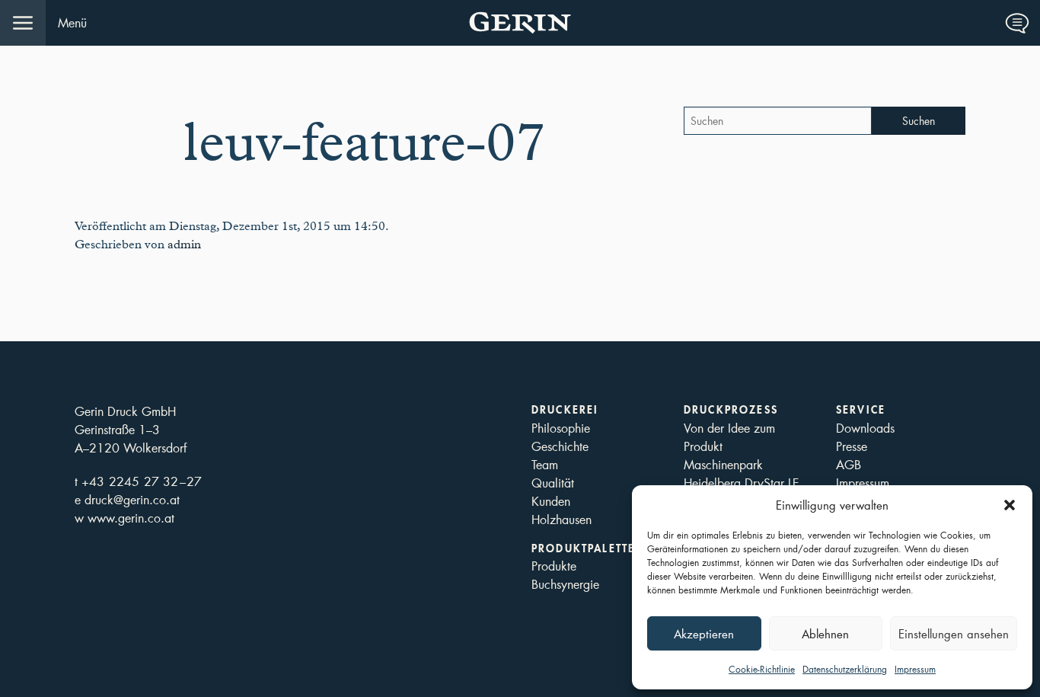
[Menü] (23, 23)
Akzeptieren (704, 633)
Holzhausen (561, 519)
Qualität (552, 483)
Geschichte (560, 446)
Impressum (915, 669)
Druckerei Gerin (520, 23)
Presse (851, 446)
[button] (1009, 505)
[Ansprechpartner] (1017, 23)
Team (544, 464)
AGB (848, 464)
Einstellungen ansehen (953, 633)
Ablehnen (825, 633)
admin (184, 244)
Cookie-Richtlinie (762, 669)
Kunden (550, 501)
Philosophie (560, 428)
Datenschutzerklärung (844, 669)
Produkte (553, 566)
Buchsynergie (565, 584)
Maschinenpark (723, 464)
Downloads (865, 428)
